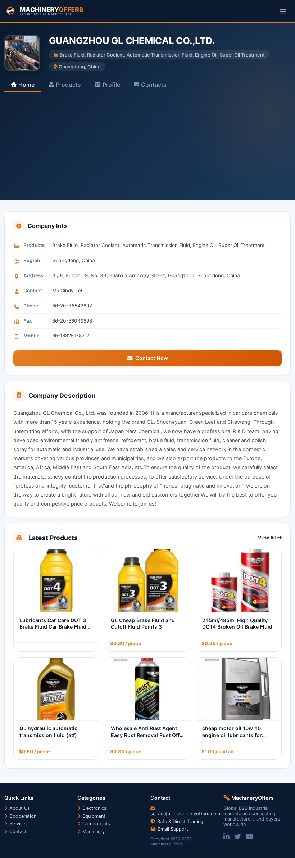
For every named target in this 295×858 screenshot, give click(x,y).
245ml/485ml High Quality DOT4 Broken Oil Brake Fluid (237, 623)
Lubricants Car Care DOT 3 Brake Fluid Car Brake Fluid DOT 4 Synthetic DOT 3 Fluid (54, 627)
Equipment (93, 816)
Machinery (93, 831)
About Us (19, 808)
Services (18, 823)
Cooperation (22, 816)
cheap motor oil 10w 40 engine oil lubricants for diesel (232, 735)
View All (267, 537)
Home (26, 84)
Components (95, 823)
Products (68, 84)
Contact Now (151, 358)
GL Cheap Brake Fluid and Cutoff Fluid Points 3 (143, 623)
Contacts (154, 84)
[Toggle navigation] (283, 11)
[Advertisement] (147, 145)
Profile (111, 84)
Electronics (93, 808)
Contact (17, 831)
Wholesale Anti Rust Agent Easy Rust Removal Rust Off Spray (145, 735)
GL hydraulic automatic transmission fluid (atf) (48, 731)
